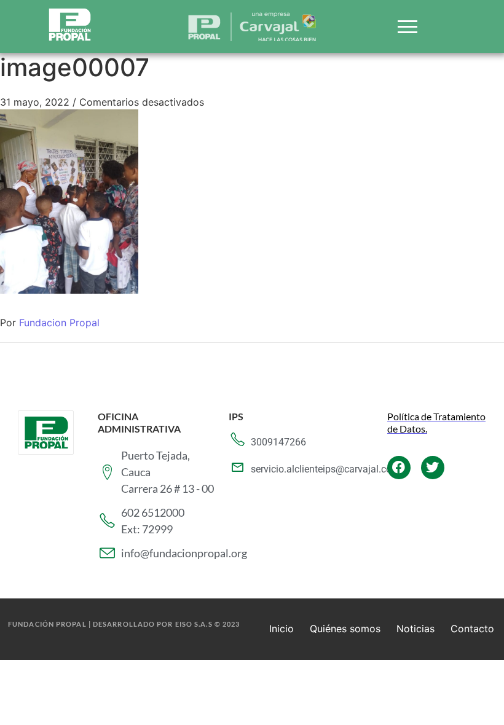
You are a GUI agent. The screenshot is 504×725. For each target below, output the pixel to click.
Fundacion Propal (59, 322)
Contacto (472, 628)
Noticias (415, 628)
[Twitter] (432, 467)
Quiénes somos (345, 628)
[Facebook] (399, 467)
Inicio (281, 628)
